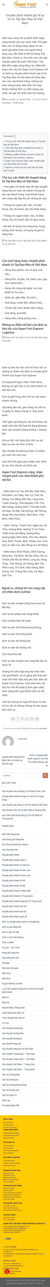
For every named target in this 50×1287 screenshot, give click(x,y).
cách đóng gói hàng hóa (13, 839)
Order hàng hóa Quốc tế (13, 1013)
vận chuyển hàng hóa (11, 1043)
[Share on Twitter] (22, 719)
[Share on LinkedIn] (37, 719)
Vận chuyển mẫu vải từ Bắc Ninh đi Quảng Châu (24, 810)
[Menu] (3, 4)
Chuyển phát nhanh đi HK (13, 880)
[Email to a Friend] (27, 719)
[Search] (47, 4)
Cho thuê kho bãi (10, 849)
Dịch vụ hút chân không (12, 937)
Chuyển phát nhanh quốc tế (14, 916)
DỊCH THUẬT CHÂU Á (33, 1283)
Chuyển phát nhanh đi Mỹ (13, 885)
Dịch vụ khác (8, 942)
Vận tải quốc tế (9, 1095)
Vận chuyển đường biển (13, 1033)
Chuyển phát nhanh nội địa (14, 911)
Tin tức (25, 729)
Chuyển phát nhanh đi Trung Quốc (17, 896)
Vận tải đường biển (11, 1074)
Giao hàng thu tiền (10, 958)
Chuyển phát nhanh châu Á (14, 860)
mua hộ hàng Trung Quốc (13, 1007)
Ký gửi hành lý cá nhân (12, 983)
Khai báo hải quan (10, 968)
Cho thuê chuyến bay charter (15, 844)
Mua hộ (5, 997)
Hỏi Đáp (5, 963)
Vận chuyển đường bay (12, 1028)
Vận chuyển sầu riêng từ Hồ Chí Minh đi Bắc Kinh (24, 805)
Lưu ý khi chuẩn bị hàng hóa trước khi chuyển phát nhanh (22, 991)
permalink (43, 729)
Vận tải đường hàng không (14, 1085)
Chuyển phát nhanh (10, 855)
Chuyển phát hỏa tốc (9, 1160)
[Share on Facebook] (18, 719)
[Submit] (45, 775)
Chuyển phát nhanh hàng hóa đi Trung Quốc (22, 901)
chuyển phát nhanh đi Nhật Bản (16, 891)
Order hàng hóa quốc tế (10, 1127)
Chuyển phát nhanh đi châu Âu (15, 865)
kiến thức (6, 973)
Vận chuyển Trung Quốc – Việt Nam (18, 1054)
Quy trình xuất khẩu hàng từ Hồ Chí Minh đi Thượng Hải (22, 817)
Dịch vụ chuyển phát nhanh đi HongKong (20, 922)
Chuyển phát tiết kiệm (9, 1165)
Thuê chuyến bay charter (13, 1018)
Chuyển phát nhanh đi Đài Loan (16, 870)
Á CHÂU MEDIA (31, 1280)
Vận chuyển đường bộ (12, 1038)
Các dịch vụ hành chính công (11, 1163)
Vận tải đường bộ (10, 1079)
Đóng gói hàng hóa (10, 952)
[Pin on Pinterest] (32, 719)
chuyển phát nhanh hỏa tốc (14, 906)
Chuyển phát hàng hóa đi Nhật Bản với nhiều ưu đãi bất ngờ (13, 760)
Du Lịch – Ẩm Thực (11, 947)
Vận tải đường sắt (10, 1090)
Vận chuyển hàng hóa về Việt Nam (17, 1049)
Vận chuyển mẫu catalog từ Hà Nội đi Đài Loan (23, 791)
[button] (14, 136)
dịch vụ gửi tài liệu (10, 932)
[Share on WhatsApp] (13, 719)
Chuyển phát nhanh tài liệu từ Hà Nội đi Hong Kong (23, 798)
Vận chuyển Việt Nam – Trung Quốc (18, 1064)
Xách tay (6, 1100)
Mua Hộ (5, 1002)
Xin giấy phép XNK (10, 1105)
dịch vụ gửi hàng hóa (11, 927)
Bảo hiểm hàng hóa (10, 834)
